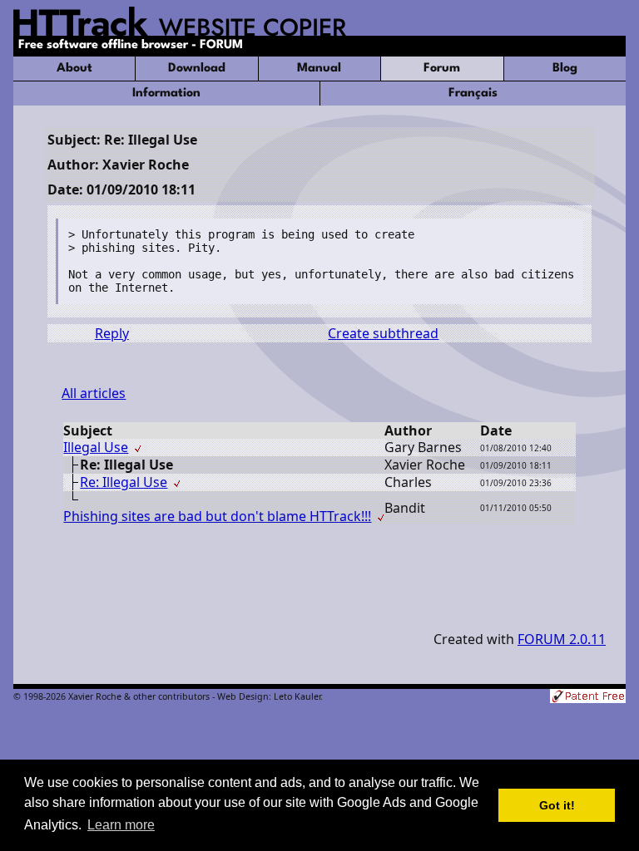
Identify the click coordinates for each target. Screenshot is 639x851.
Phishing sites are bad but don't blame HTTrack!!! (217, 516)
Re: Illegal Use (123, 482)
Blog (564, 68)
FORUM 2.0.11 (562, 639)
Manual (319, 68)
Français (473, 93)
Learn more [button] (121, 825)
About (74, 68)
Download (196, 68)
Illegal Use (95, 447)
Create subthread (383, 333)
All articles (94, 393)
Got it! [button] (557, 805)
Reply (112, 333)
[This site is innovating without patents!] (588, 697)
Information (166, 93)
